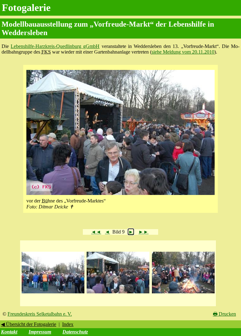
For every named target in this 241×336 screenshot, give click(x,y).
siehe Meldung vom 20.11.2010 (183, 52)
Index (67, 324)
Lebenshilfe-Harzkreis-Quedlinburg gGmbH (55, 46)
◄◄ (96, 231)
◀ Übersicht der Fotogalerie (28, 324)
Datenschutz (75, 331)
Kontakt (9, 331)
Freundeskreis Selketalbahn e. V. (40, 314)
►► (143, 231)
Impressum (40, 331)
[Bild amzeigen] (53, 293)
